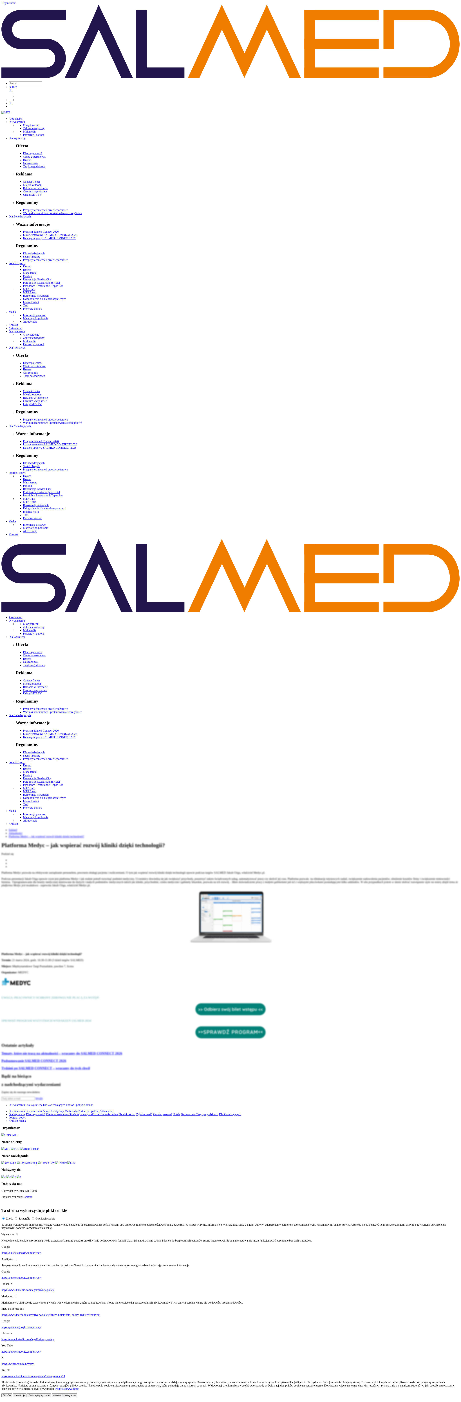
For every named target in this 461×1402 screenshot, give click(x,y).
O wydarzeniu (17, 121)
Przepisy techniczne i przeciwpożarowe (45, 210)
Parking (27, 276)
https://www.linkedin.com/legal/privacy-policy (27, 1289)
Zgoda (9, 1218)
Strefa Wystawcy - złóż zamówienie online (93, 1114)
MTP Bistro (29, 292)
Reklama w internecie (35, 188)
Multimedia (29, 131)
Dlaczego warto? (32, 153)
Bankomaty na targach (36, 295)
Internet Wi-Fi (31, 302)
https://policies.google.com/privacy (21, 1252)
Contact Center (31, 181)
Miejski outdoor (32, 184)
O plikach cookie (45, 1218)
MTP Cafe (29, 289)
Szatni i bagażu (31, 256)
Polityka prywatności (67, 1388)
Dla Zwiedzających (20, 216)
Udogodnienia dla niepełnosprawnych (44, 298)
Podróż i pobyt (17, 263)
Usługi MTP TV (32, 194)
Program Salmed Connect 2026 (41, 231)
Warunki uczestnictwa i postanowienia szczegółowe (52, 213)
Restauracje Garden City (37, 279)
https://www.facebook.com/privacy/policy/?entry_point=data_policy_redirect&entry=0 (50, 1314)
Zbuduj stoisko (126, 1114)
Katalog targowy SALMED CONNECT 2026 (49, 238)
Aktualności (15, 118)
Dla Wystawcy (17, 138)
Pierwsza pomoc (32, 308)
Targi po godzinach (34, 166)
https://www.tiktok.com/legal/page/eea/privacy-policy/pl (33, 1376)
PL (10, 90)
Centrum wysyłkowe (35, 191)
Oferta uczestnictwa (34, 156)
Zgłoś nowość (144, 1114)
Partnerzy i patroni (33, 134)
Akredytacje (30, 321)
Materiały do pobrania (35, 318)
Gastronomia (30, 163)
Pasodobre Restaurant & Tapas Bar (43, 285)
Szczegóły (24, 1218)
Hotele (27, 159)
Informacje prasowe (34, 315)
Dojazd (27, 266)
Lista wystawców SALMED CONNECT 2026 (50, 234)
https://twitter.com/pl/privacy (17, 1363)
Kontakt (13, 324)
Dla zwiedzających (34, 253)
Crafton (28, 1196)
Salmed (13, 86)
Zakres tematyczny (33, 128)
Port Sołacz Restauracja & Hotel (41, 282)
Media (12, 311)
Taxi (25, 305)
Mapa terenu (30, 272)
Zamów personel (162, 1114)
